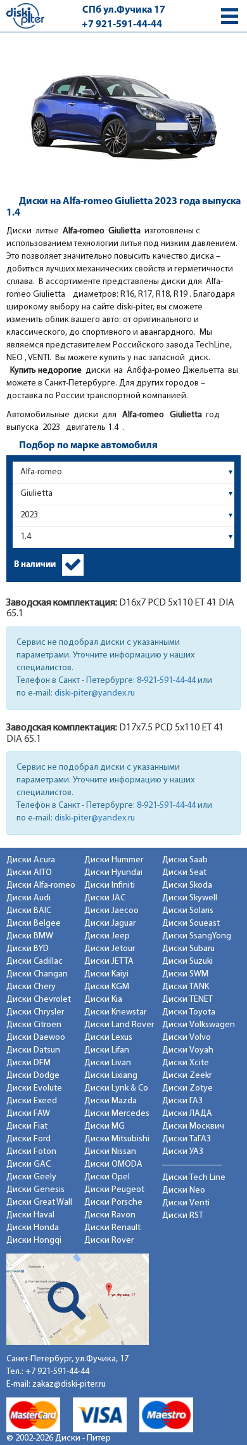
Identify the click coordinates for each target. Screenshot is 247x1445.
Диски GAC (28, 1164)
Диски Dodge (33, 1075)
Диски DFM (28, 1063)
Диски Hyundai (113, 873)
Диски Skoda (187, 885)
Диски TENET (187, 999)
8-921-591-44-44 (166, 680)
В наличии (35, 564)
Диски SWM (185, 974)
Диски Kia (103, 999)
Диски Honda (32, 1228)
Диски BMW (29, 936)
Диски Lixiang (110, 1075)
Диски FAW (28, 1113)
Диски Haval (30, 1215)
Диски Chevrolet (38, 999)
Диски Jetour (109, 949)
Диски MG (104, 1126)
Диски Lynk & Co (116, 1088)
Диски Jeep (107, 936)
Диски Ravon (110, 1215)
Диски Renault (112, 1228)
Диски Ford (28, 1139)
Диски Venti (186, 1203)
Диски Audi (28, 898)
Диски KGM (106, 987)
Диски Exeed (31, 1101)
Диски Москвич (193, 1126)
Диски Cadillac (34, 961)
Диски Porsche (113, 1202)
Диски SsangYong (196, 936)
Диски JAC (104, 898)
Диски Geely (31, 1177)
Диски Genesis (35, 1190)
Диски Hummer (113, 860)
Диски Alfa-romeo (40, 885)
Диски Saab (185, 860)
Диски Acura (30, 860)
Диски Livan (107, 1063)
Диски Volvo (186, 1037)
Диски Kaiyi (106, 974)
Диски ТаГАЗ (186, 1139)
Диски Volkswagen (198, 1025)
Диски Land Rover (119, 1025)
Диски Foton (31, 1152)
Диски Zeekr (187, 1075)
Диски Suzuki (187, 961)
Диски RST (182, 1216)
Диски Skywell (189, 898)
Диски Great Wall (39, 1202)
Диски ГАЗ (182, 1101)
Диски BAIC (28, 911)
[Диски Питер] (25, 15)
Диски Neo (183, 1190)
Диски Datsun (33, 1050)
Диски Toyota (188, 1012)
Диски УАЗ (182, 1152)
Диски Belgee (33, 923)
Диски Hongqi (33, 1240)
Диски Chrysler (35, 1012)
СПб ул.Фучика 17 (123, 10)
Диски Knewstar (115, 1012)
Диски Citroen (33, 1025)
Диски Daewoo (35, 1037)
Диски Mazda (110, 1101)
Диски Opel (107, 1177)
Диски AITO (29, 873)
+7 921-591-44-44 (122, 25)
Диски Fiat (27, 1126)
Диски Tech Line (193, 1178)
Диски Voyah (187, 1050)
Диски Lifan (106, 1050)
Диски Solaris (187, 911)
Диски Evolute (34, 1088)
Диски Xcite (185, 1063)
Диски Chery (31, 987)
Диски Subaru (188, 949)
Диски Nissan (110, 1152)
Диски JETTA (109, 961)
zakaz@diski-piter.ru (69, 1384)
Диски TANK (185, 987)
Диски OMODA (113, 1164)
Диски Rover (109, 1240)
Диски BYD (27, 949)
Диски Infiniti (109, 885)
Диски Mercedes (116, 1113)
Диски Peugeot (114, 1190)
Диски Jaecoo (111, 911)
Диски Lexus (108, 1037)
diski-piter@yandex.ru (94, 693)
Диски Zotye (187, 1088)
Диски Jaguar (110, 923)
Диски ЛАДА (187, 1113)
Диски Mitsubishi (116, 1139)
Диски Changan (37, 974)
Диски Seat (184, 873)
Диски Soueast (191, 923)
